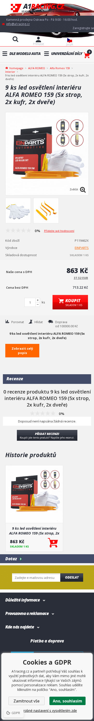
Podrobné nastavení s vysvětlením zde (47, 710)
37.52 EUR (81, 278)
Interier (10, 71)
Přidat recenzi (47, 435)
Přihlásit (38, 44)
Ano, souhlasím (67, 701)
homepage (16, 67)
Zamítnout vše (26, 701)
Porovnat (17, 322)
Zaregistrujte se (83, 28)
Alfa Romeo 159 (60, 68)
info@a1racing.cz (18, 24)
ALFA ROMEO (36, 68)
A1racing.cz (47, 8)
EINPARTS (82, 248)
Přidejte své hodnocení (59, 231)
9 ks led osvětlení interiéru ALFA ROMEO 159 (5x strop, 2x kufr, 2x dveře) (34, 530)
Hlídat (38, 322)
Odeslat (72, 577)
